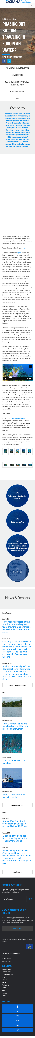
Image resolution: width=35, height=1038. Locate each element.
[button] (4, 61)
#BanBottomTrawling (19, 418)
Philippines (5, 985)
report (19, 252)
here (24, 248)
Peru (3, 990)
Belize (4, 982)
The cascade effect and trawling (13, 761)
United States (6, 972)
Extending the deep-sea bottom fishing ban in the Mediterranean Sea (14, 838)
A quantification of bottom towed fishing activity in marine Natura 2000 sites (15, 824)
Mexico (4, 993)
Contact (4, 956)
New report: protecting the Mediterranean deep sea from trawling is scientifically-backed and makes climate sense (17, 626)
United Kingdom (7, 974)
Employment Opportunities (11, 953)
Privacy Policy (6, 958)
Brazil (4, 988)
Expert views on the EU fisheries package (14, 795)
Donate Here (17, 928)
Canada (4, 980)
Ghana (4, 996)
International (6, 969)
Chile (3, 977)
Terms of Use (6, 961)
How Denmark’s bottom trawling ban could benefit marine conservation (15, 726)
